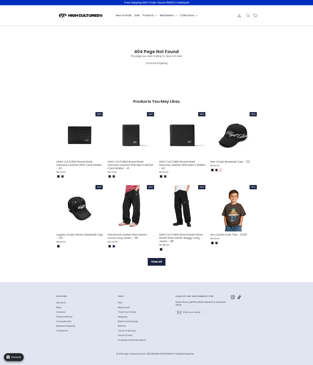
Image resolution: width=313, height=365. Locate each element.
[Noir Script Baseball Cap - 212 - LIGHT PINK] (220, 170)
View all (156, 262)
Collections (187, 15)
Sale (137, 15)
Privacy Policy (125, 335)
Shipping (122, 316)
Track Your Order (127, 312)
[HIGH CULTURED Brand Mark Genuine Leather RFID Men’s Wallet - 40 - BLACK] (161, 176)
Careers (60, 312)
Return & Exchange (128, 321)
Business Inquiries (65, 325)
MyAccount (124, 307)
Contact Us (62, 330)
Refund (122, 325)
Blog (58, 307)
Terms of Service (127, 330)
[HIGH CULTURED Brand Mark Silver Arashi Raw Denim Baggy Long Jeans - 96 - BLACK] (161, 249)
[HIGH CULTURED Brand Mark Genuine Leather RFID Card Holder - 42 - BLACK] (58, 176)
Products (148, 15)
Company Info (63, 321)
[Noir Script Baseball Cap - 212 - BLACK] (212, 170)
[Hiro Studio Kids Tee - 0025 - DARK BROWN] (216, 243)
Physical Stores (64, 316)
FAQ (120, 302)
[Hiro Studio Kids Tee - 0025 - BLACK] (212, 243)
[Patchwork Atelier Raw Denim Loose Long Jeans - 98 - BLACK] (109, 246)
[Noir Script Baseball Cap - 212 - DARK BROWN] (216, 170)
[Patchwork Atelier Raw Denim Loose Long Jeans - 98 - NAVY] (113, 246)
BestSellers (167, 15)
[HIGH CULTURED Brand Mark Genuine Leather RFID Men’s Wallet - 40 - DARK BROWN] (165, 176)
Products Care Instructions (132, 340)
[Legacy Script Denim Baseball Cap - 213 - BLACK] (58, 246)
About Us (61, 302)
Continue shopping (156, 63)
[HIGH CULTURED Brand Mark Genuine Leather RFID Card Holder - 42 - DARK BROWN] (62, 176)
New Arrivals (124, 15)
